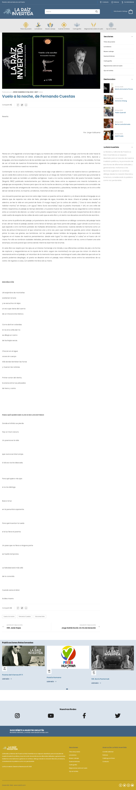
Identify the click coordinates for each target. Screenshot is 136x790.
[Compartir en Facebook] (18, 104)
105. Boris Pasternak (56, 679)
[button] (66, 689)
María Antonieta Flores (124, 89)
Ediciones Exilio (40, 616)
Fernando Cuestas (25, 616)
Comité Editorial (129, 2)
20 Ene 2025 (119, 87)
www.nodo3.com (20, 785)
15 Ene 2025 (119, 122)
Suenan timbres (109, 56)
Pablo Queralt (120, 113)
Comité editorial (108, 752)
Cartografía (108, 61)
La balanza (107, 47)
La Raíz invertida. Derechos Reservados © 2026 (17, 766)
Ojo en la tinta (108, 71)
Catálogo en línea (109, 758)
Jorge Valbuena (19, 92)
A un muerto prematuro (102, 676)
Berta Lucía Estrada (122, 124)
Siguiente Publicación (79, 626)
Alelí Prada (119, 136)
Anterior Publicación (15, 626)
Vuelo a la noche (9, 616)
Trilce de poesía (109, 42)
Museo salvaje (109, 51)
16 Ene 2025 (119, 110)
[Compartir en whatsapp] (26, 104)
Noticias (116, 2)
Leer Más (5, 682)
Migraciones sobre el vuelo (113, 66)
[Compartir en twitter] (22, 104)
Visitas (38, 92)
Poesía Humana (9, 677)
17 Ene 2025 (119, 99)
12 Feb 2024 (29, 92)
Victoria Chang (121, 101)
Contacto (105, 2)
